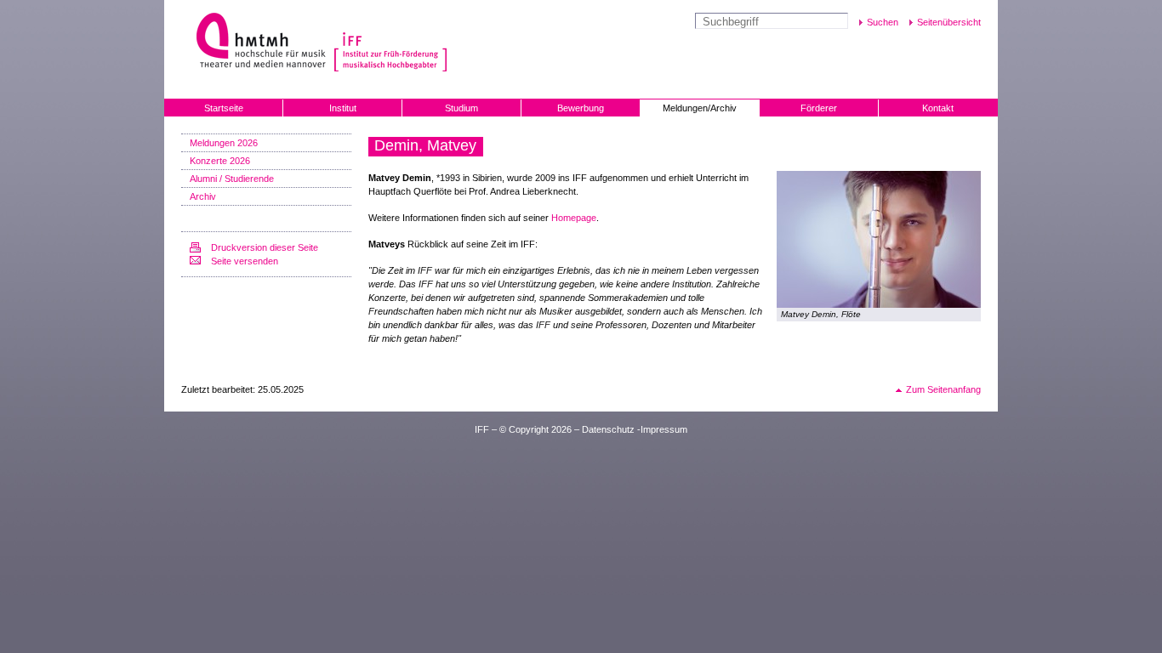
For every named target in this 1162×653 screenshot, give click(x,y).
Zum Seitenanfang (943, 389)
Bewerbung (580, 108)
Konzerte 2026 (220, 161)
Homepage (573, 218)
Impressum (664, 429)
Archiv (203, 196)
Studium (461, 108)
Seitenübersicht (949, 22)
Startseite (223, 108)
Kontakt (938, 108)
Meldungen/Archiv (700, 108)
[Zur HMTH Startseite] (255, 42)
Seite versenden (244, 261)
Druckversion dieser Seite (264, 247)
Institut (342, 108)
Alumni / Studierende (232, 178)
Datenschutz (608, 429)
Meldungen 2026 (224, 143)
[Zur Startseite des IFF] (388, 42)
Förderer (818, 108)
